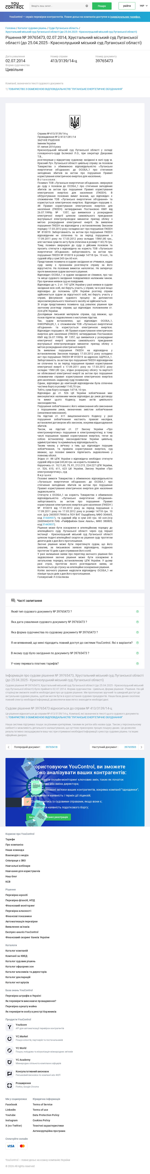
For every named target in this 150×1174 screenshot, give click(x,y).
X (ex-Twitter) (13, 1125)
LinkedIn (10, 1109)
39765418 (51, 747)
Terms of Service (42, 1104)
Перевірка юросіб (16, 895)
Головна (10, 28)
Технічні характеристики (48, 1125)
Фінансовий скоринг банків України (27, 937)
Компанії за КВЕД (16, 955)
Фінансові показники (18, 916)
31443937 (49, 517)
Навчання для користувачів (22, 871)
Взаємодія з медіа (17, 855)
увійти (127, 5)
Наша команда (14, 849)
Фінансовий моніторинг (20, 905)
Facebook (11, 1104)
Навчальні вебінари (17, 865)
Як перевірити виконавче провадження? (30, 1001)
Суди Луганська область (63, 28)
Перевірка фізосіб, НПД (20, 900)
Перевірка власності (18, 910)
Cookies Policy (41, 1120)
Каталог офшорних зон (19, 966)
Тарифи (10, 839)
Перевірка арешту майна (21, 1006)
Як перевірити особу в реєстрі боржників (30, 1011)
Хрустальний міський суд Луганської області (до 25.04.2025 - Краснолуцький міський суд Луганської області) (71, 31)
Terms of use (40, 1109)
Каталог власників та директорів (26, 971)
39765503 (130, 747)
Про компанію (14, 844)
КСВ (7, 881)
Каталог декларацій (18, 977)
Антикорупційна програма (49, 1130)
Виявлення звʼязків (17, 926)
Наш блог (11, 876)
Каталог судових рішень (32, 28)
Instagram (11, 1120)
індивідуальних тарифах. (125, 16)
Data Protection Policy (46, 1115)
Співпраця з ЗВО (15, 860)
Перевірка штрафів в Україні (23, 995)
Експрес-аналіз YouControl (22, 932)
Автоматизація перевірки (21, 921)
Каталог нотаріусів (17, 982)
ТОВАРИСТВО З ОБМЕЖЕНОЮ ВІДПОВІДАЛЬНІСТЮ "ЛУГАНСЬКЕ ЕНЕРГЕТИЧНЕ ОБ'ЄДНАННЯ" (65, 89)
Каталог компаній (16, 950)
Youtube (10, 1115)
